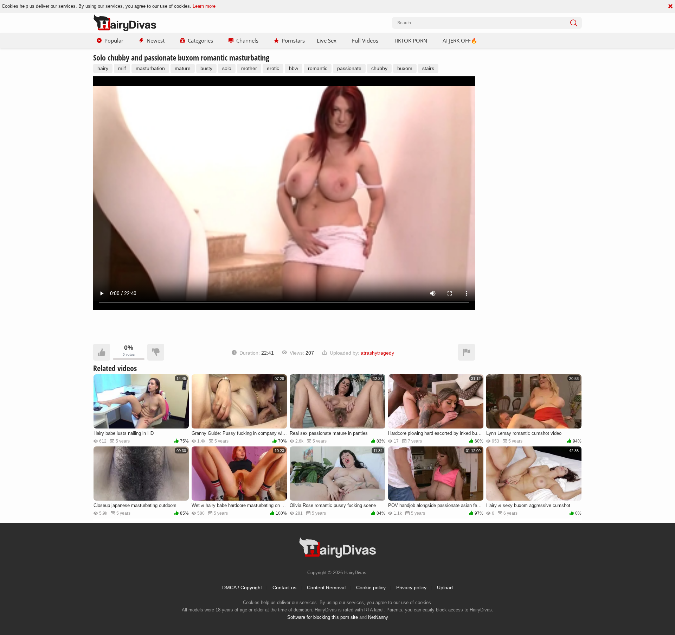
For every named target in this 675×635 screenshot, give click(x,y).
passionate (349, 68)
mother (249, 68)
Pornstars (293, 40)
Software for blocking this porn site (322, 617)
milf (122, 68)
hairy (102, 68)
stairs (428, 68)
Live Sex (326, 40)
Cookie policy (371, 587)
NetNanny (378, 617)
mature (183, 68)
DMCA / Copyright (242, 587)
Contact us (284, 587)
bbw (293, 68)
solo (226, 68)
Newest (156, 40)
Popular (113, 40)
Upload (445, 587)
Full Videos (365, 40)
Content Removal (326, 587)
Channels (247, 40)
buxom (404, 68)
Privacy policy (411, 587)
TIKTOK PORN (410, 40)
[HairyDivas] (124, 23)
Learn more (204, 6)
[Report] (466, 352)
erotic (273, 68)
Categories (200, 40)
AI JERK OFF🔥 (460, 40)
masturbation (150, 68)
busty (206, 68)
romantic (317, 68)
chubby (379, 68)
